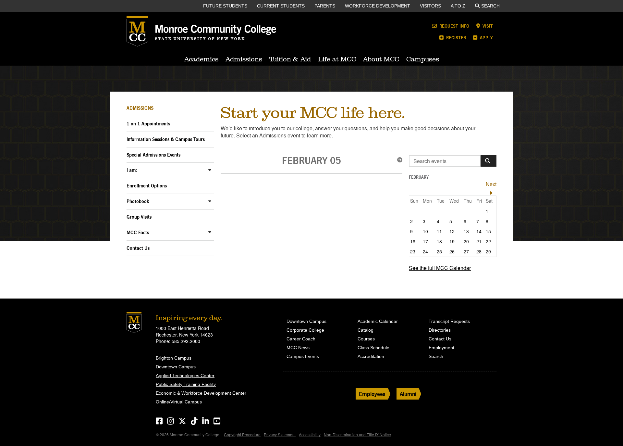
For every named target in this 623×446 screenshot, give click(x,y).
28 (479, 251)
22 (488, 241)
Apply (486, 37)
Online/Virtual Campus (179, 401)
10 (425, 231)
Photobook (138, 201)
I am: (132, 170)
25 (439, 251)
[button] (397, 160)
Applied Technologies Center (185, 375)
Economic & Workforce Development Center (201, 393)
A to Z (458, 5)
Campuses (422, 59)
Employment (441, 347)
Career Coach (301, 338)
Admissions (244, 59)
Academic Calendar (378, 321)
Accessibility (310, 434)
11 (439, 231)
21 (479, 241)
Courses (366, 338)
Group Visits (139, 217)
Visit (487, 26)
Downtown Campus (176, 366)
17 (425, 241)
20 (466, 241)
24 (425, 251)
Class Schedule (373, 347)
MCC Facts (138, 232)
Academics (201, 59)
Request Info (453, 26)
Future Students (225, 5)
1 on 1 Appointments (148, 124)
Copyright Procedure (242, 434)
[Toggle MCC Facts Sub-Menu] (209, 232)
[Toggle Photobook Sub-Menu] (209, 201)
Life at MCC (337, 59)
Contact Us (138, 248)
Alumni (408, 393)
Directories (440, 330)
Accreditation (371, 356)
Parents (324, 5)
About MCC (381, 59)
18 (439, 241)
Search (490, 5)
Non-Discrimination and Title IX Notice (357, 434)
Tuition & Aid (290, 59)
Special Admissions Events (153, 155)
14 (479, 231)
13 (466, 231)
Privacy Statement (280, 434)
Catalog (365, 330)
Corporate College (305, 330)
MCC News (298, 347)
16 (412, 241)
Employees (372, 393)
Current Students (281, 5)
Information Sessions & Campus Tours (166, 139)
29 (488, 251)
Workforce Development (377, 5)
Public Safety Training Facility (186, 384)
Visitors (430, 5)
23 (412, 251)
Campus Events (303, 356)
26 (452, 251)
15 (488, 231)
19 (452, 241)
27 (466, 251)
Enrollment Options (147, 186)
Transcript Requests (449, 321)
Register (455, 37)
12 (452, 231)
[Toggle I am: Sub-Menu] (209, 170)
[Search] (488, 161)
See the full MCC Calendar (440, 268)
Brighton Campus (173, 358)
